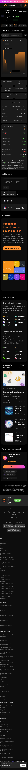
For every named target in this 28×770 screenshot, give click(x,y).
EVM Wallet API (4, 694)
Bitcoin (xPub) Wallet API (6, 699)
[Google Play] (19, 526)
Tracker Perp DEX (5, 596)
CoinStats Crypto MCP (6, 684)
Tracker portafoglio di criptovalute (6, 542)
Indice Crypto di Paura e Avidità (6, 657)
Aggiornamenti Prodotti (6, 605)
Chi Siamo (2, 628)
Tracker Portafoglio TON (6, 586)
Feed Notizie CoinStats (6, 625)
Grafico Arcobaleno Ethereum (5, 652)
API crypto (13, 466)
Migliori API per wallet (11, 478)
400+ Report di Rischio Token (6, 680)
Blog (1, 548)
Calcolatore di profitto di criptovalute (6, 635)
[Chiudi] (26, 1)
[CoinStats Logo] (9, 5)
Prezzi (2, 608)
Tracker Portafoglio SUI (6, 593)
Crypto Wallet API (4, 689)
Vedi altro (22, 366)
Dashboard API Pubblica (6, 623)
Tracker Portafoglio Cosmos (5, 576)
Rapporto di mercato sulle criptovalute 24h (7, 663)
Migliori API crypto (10, 474)
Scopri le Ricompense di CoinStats (6, 758)
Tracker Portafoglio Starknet (5, 563)
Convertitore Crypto (5, 647)
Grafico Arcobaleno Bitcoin (7, 649)
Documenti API (4, 620)
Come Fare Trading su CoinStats (6, 754)
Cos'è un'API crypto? (10, 471)
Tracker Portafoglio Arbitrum (5, 569)
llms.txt (2, 686)
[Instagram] (9, 513)
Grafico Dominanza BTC (6, 666)
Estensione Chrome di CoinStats (6, 706)
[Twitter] (22, 113)
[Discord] (24, 113)
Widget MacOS (4, 710)
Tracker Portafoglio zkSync (7, 566)
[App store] (8, 526)
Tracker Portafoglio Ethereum (5, 580)
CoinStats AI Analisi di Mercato (5, 554)
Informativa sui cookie (6, 729)
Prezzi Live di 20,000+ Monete (6, 674)
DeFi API (2, 696)
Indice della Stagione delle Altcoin (7, 670)
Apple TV (2, 715)
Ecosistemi (3, 598)
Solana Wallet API (4, 691)
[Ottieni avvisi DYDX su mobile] (15, 25)
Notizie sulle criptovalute (6, 550)
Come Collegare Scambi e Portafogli (7, 742)
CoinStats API (3, 618)
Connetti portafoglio (12, 248)
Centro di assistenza (5, 738)
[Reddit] (19, 513)
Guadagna (3, 545)
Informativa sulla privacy (6, 726)
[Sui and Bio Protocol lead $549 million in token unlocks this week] (9, 424)
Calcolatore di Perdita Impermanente (6, 643)
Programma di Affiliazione (6, 557)
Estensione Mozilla (5, 712)
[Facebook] (16, 518)
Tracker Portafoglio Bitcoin (7, 591)
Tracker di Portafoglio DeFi (7, 560)
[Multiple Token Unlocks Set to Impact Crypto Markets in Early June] (9, 410)
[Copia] (21, 103)
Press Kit (2, 610)
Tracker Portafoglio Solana (7, 573)
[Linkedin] (23, 513)
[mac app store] (14, 530)
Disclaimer (3, 721)
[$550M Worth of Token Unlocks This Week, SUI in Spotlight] (9, 437)
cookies (8, 763)
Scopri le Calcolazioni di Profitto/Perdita (6, 750)
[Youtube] (12, 518)
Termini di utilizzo (4, 724)
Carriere (2, 613)
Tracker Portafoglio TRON (7, 588)
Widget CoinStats (4, 660)
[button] (21, 103)
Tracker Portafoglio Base (6, 583)
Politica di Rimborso (5, 731)
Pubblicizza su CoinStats (6, 615)
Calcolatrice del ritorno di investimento (6, 639)
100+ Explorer (4, 677)
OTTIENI (17, 500)
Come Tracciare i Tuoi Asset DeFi (6, 746)
